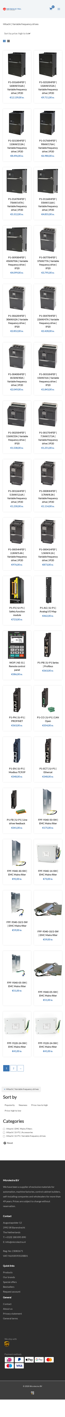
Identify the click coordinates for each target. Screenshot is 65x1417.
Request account (11, 1291)
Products (8, 1272)
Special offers (10, 1281)
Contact (7, 1303)
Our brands (9, 1277)
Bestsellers (8, 1286)
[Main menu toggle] (59, 9)
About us (8, 1308)
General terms (10, 1318)
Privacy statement (12, 1313)
